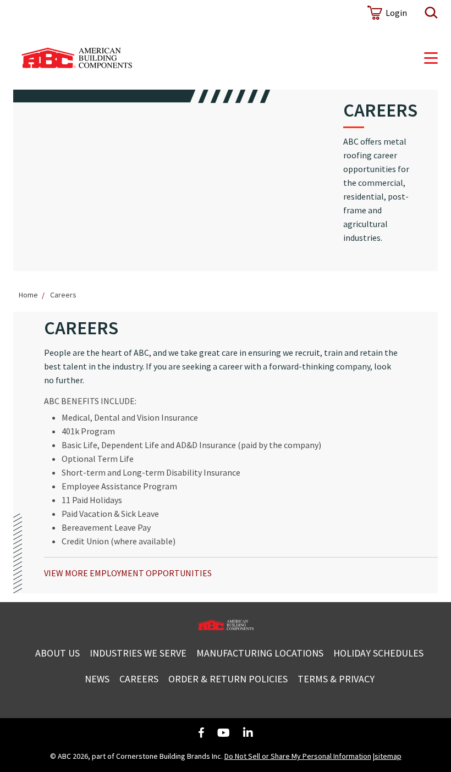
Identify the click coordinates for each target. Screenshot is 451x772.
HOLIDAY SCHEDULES (378, 653)
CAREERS (138, 678)
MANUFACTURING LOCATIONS (259, 653)
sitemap (388, 756)
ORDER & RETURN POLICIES (228, 678)
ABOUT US (57, 653)
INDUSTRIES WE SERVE (138, 653)
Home (28, 295)
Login (396, 12)
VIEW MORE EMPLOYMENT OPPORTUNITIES (128, 572)
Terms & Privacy (336, 678)
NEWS (97, 678)
